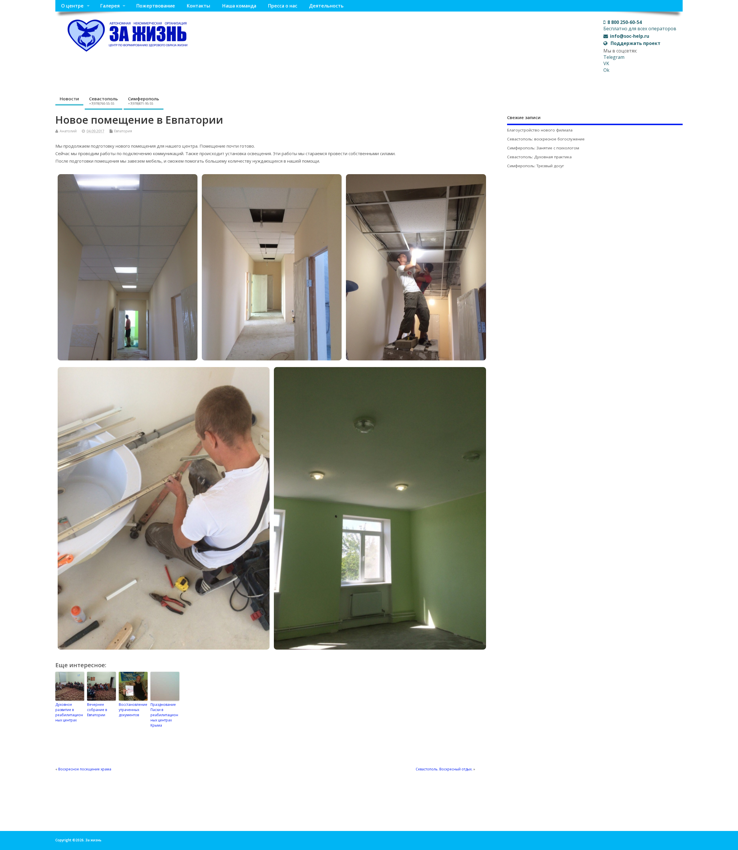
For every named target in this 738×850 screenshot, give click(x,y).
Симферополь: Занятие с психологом (543, 148)
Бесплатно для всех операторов (639, 25)
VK (606, 63)
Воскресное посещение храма (84, 769)
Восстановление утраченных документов (133, 709)
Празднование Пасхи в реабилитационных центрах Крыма (164, 715)
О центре (72, 6)
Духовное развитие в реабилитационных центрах (69, 712)
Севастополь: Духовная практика (539, 156)
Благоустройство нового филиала (540, 130)
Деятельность (326, 6)
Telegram (613, 57)
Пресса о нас (282, 6)
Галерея (110, 6)
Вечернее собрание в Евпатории (97, 709)
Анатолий (68, 131)
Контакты (198, 6)
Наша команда (239, 6)
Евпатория (123, 131)
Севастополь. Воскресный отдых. (444, 769)
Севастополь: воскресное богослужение (546, 139)
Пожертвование (155, 6)
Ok (606, 70)
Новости (69, 98)
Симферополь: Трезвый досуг (535, 165)
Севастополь (103, 101)
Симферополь (143, 101)
